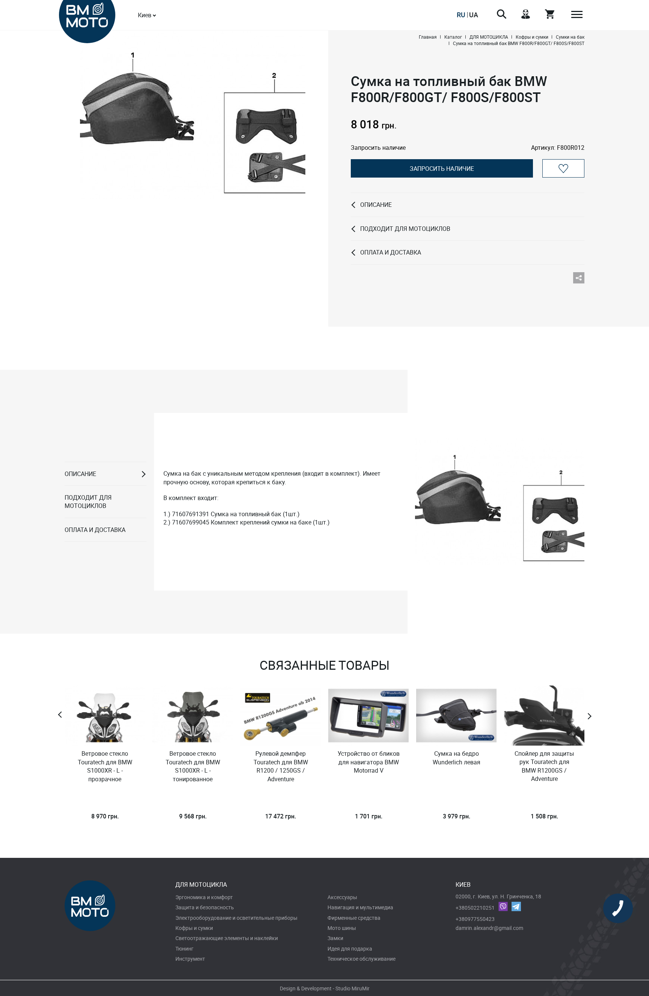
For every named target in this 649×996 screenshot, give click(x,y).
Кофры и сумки (194, 927)
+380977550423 (475, 918)
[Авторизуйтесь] (563, 168)
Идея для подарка (350, 948)
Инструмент (190, 958)
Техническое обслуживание (361, 958)
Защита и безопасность (204, 907)
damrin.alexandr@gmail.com (489, 927)
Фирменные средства (354, 917)
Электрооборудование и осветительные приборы (236, 917)
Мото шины (342, 927)
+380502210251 (475, 907)
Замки (335, 938)
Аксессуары (342, 897)
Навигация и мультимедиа (360, 907)
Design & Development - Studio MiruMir (325, 988)
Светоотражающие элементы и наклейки (226, 938)
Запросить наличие (442, 168)
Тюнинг (184, 948)
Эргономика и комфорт (204, 897)
